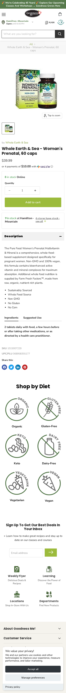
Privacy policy (12, 687)
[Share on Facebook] (4, 367)
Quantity (9, 183)
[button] (33, 166)
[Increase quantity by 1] (35, 190)
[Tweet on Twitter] (11, 367)
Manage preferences (33, 677)
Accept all (33, 669)
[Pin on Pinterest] (24, 367)
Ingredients (11, 317)
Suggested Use (32, 317)
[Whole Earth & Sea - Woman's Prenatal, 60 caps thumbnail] (8, 128)
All (31, 44)
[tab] (11, 318)
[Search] (59, 34)
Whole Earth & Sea (16, 142)
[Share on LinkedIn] (18, 367)
